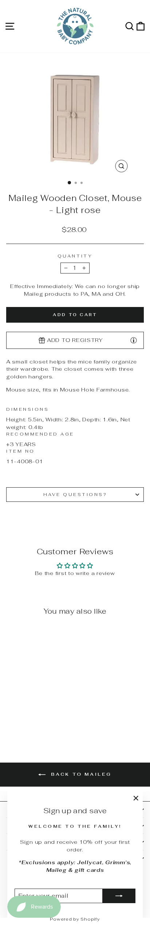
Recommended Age (40, 434)
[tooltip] (134, 340)
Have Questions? (75, 494)
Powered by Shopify (75, 919)
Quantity (75, 256)
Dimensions (27, 409)
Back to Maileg (80, 774)
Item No (20, 451)
